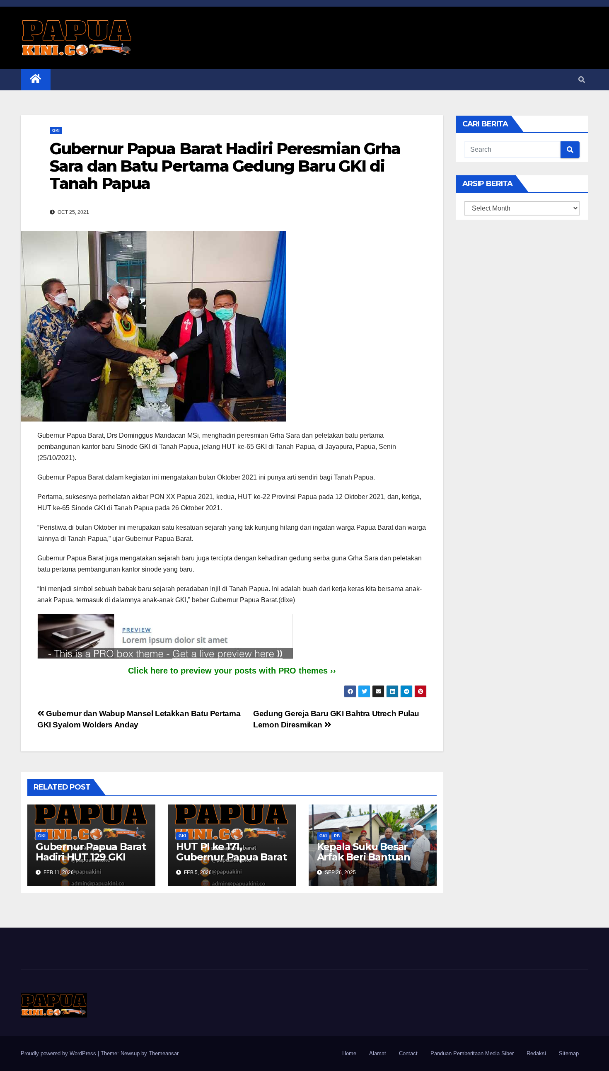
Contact (408, 1053)
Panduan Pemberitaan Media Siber (472, 1053)
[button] (581, 79)
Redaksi (536, 1053)
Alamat (377, 1053)
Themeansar (163, 1053)
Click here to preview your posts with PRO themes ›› (232, 670)
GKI (56, 130)
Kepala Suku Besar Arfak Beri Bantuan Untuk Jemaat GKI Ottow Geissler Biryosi (370, 862)
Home (349, 1053)
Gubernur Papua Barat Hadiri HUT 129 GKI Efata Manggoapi (91, 857)
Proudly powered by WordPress (59, 1053)
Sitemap (569, 1053)
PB (337, 836)
